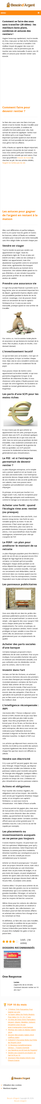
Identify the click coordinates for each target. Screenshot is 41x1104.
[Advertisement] (20, 80)
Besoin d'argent (20, 1101)
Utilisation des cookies (12, 1085)
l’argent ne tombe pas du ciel (13, 163)
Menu (3, 13)
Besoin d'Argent (13, 1098)
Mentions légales (10, 1088)
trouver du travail (24, 158)
